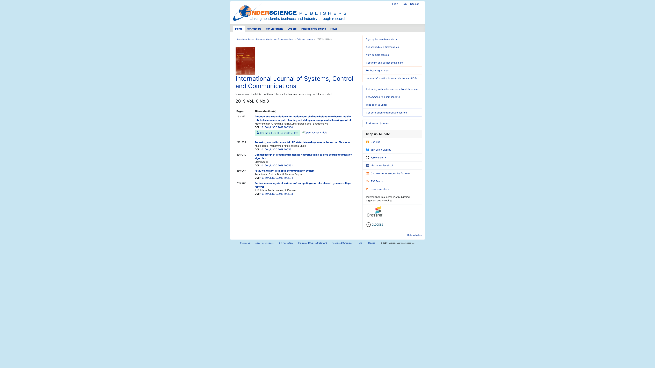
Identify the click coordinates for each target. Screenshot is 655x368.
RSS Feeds (377, 181)
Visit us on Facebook (382, 165)
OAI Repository (286, 243)
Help (404, 3)
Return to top (414, 235)
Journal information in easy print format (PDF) (391, 78)
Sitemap (414, 3)
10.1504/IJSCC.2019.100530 (276, 127)
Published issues (305, 39)
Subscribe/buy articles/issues (382, 46)
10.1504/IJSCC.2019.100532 (276, 165)
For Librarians (274, 28)
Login (395, 3)
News (334, 28)
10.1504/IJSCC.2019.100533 (276, 193)
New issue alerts (380, 189)
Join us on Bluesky (381, 149)
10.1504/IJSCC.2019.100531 (276, 149)
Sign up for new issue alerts (381, 39)
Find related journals (377, 123)
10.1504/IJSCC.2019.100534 (276, 177)
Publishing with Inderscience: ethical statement (392, 89)
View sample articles (377, 54)
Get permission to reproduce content (386, 112)
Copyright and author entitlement (384, 62)
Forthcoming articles (377, 70)
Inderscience (313, 28)
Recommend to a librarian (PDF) (384, 96)
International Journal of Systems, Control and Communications (264, 39)
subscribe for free (399, 173)
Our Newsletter (379, 173)
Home (239, 28)
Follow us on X (378, 157)
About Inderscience (265, 243)
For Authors (254, 28)
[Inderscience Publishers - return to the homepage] (289, 11)
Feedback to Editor (376, 104)
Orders (292, 28)
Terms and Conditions (342, 243)
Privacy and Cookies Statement (312, 243)
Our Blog (375, 141)
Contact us (245, 243)
